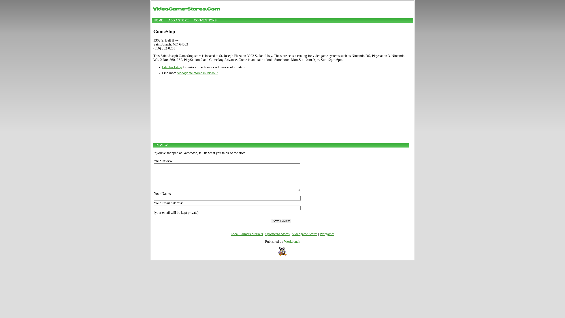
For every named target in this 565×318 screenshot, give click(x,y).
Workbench (292, 241)
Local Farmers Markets (247, 234)
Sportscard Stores (277, 234)
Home (158, 20)
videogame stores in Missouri (197, 73)
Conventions (205, 20)
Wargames (327, 234)
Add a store (178, 20)
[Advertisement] (281, 109)
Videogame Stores (304, 234)
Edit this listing (172, 67)
